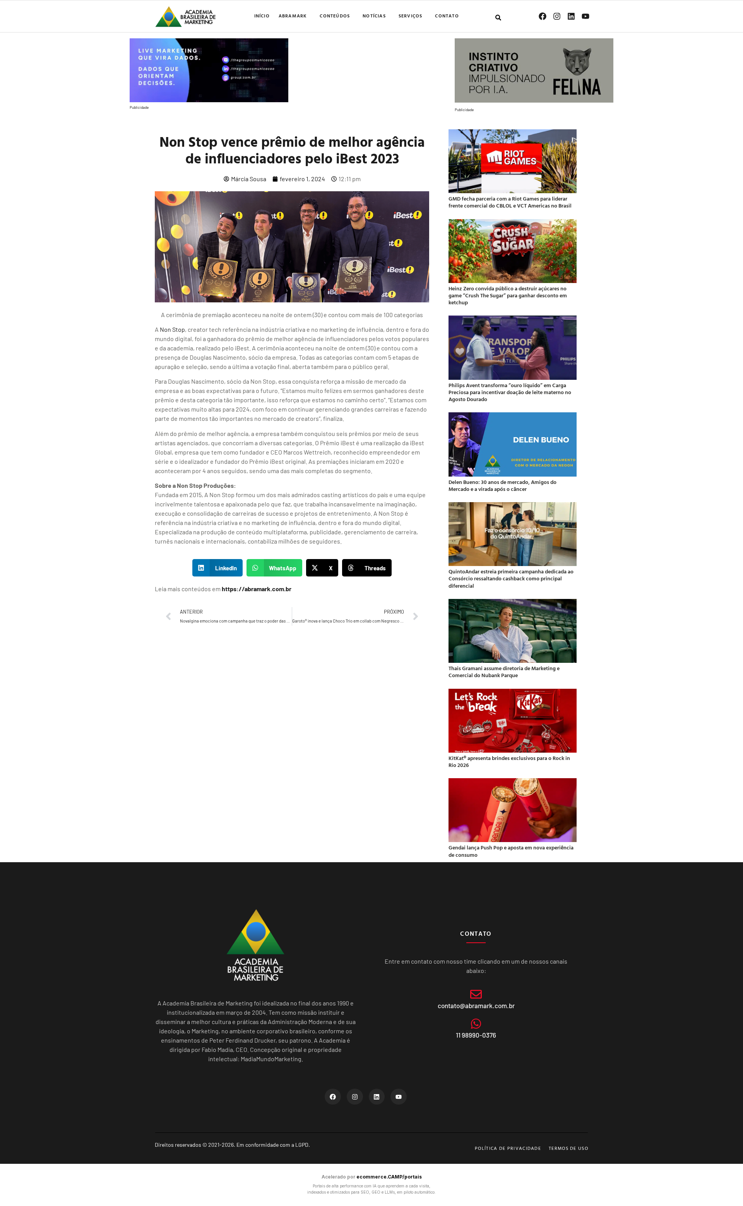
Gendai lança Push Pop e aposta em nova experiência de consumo (511, 850)
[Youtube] (585, 16)
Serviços (411, 15)
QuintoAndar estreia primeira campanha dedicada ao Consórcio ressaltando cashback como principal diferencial (511, 578)
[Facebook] (542, 16)
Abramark (293, 15)
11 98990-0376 (476, 1035)
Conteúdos (335, 15)
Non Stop (172, 329)
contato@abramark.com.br (476, 1005)
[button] (217, 567)
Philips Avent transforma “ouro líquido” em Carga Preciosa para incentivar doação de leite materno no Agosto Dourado (510, 392)
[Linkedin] (571, 16)
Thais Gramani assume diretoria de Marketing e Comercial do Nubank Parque (504, 671)
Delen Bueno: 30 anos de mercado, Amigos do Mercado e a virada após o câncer (502, 485)
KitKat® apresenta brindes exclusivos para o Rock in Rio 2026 (509, 761)
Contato (447, 15)
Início (262, 15)
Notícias (374, 15)
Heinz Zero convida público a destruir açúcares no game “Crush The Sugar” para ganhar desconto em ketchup (508, 295)
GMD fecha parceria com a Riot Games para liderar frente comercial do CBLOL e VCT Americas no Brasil (510, 201)
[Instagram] (557, 16)
